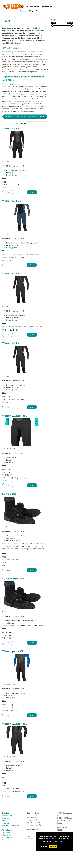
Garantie (5, 823)
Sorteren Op (21, 123)
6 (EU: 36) (7, 397)
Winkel (38, 11)
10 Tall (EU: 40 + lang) (12, 330)
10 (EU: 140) (8, 705)
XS (5, 777)
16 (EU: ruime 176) (10, 710)
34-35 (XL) (8, 638)
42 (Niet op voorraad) (12, 560)
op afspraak (39, 549)
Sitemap (30, 839)
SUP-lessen (6, 832)
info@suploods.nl (34, 829)
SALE (22, 7)
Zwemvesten (47, 7)
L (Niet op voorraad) (11, 185)
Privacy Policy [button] (58, 841)
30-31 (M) (7, 632)
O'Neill (41, 30)
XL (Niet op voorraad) (12, 789)
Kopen (32, 192)
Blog (31, 11)
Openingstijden (27, 549)
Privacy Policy (7, 840)
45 (5, 563)
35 (5, 557)
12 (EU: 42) (8, 402)
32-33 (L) (7, 635)
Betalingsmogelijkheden (11, 825)
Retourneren (7, 820)
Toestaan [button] (53, 846)
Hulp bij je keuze (12, 175)
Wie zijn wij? (7, 830)
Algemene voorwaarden (7, 836)
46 (5, 565)
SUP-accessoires (32, 7)
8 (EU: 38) (7, 472)
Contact (23, 11)
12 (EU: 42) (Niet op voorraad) (15, 478)
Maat (4, 178)
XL (5, 188)
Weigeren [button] (43, 846)
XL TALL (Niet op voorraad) (14, 791)
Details (7, 192)
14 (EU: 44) (8, 481)
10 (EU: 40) (8, 260)
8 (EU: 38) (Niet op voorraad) (14, 257)
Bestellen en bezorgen (7, 817)
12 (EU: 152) (8, 708)
